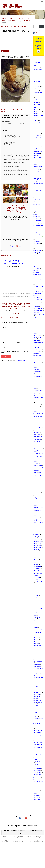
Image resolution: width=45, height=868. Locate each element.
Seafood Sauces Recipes (37, 661)
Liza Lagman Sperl (27, 104)
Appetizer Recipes (36, 86)
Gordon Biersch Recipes (37, 351)
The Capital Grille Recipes (38, 727)
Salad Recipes (35, 637)
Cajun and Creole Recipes (38, 201)
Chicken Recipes (36, 245)
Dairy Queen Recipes (37, 297)
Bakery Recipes (36, 113)
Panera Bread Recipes (37, 543)
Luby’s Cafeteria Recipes (37, 465)
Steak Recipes (35, 698)
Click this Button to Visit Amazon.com (38, 47)
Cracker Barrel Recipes (37, 291)
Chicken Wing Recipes (37, 250)
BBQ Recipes (35, 120)
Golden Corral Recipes (37, 349)
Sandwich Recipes (36, 652)
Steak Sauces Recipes (37, 700)
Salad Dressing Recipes (37, 635)
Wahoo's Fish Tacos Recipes (38, 781)
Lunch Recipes (36, 470)
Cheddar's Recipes (36, 228)
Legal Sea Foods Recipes (37, 448)
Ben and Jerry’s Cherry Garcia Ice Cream (12, 260)
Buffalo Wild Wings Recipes (38, 183)
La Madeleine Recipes (37, 439)
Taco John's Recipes (37, 714)
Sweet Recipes (36, 708)
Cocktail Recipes (36, 272)
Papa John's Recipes (37, 545)
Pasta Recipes (35, 564)
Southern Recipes (36, 690)
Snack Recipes (36, 684)
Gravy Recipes (36, 353)
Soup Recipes (35, 688)
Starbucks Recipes (36, 696)
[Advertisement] (23, 229)
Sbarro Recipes (36, 654)
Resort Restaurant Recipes (38, 608)
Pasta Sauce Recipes (37, 568)
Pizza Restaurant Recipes (37, 581)
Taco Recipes (35, 716)
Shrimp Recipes (36, 673)
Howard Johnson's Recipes (38, 390)
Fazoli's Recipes (36, 340)
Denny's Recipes (36, 304)
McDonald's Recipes (37, 492)
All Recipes (22, 822)
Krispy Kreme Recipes (37, 434)
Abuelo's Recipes (36, 67)
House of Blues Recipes (37, 385)
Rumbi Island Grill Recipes (38, 629)
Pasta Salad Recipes (37, 566)
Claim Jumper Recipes (37, 270)
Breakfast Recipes (36, 169)
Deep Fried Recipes (36, 302)
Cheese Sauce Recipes (37, 232)
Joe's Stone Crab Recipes (37, 416)
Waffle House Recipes (37, 777)
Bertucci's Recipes (36, 135)
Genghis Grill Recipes (37, 347)
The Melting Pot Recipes (37, 742)
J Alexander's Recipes (37, 404)
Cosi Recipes (35, 289)
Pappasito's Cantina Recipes (38, 552)
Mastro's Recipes (36, 484)
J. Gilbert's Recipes (36, 406)
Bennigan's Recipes (36, 133)
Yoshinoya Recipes (36, 799)
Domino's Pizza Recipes (37, 322)
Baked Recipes (36, 109)
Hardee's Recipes (36, 371)
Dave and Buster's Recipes (38, 299)
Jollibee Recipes (36, 421)
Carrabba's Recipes (36, 216)
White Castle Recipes (37, 795)
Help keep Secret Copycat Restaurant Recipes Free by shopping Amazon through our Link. (38, 40)
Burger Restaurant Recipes (38, 190)
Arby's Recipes (36, 90)
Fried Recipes (35, 345)
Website (4, 347)
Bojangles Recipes (36, 155)
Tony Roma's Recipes (37, 764)
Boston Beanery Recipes (37, 159)
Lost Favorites (35, 463)
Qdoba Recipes (36, 595)
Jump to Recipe (6, 51)
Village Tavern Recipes (37, 772)
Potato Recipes (36, 593)
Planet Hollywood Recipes (37, 584)
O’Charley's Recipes (36, 529)
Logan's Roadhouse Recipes (38, 453)
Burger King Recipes (37, 186)
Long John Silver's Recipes (38, 456)
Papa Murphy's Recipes (37, 547)
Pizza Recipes (35, 579)
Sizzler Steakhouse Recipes (38, 677)
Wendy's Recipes (36, 790)
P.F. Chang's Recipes (37, 539)
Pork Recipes (35, 591)
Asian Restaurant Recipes (37, 95)
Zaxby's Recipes (36, 803)
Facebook (13, 246)
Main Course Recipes (37, 479)
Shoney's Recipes (36, 671)
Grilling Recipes (36, 358)
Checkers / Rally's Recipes (38, 225)
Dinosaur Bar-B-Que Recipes (38, 314)
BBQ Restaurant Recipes (37, 122)
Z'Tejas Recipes (36, 801)
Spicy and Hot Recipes (37, 692)
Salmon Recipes (36, 639)
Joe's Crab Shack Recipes (38, 413)
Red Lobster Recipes (37, 604)
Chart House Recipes (37, 223)
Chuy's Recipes (36, 264)
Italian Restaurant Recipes (38, 400)
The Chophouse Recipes (37, 730)
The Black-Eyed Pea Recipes (38, 723)
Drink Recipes (35, 324)
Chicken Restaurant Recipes (38, 247)
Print (28, 115)
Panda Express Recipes (37, 541)
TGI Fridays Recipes (37, 721)
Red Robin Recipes (36, 606)
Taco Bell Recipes (36, 712)
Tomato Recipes (36, 759)
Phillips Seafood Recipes (37, 573)
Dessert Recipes (36, 306)
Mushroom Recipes (36, 517)
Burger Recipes (36, 188)
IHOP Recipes (35, 393)
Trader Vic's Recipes (37, 766)
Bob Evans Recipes (36, 153)
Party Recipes (35, 559)
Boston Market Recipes (37, 161)
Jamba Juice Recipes (37, 408)
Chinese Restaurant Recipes (38, 257)
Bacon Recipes (36, 102)
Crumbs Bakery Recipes (37, 293)
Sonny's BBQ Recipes (37, 686)
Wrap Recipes (35, 797)
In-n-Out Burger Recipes (37, 395)
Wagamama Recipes (37, 779)
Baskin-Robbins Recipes (37, 118)
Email (18, 342)
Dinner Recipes (36, 312)
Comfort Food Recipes (37, 277)
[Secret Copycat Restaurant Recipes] (22, 8)
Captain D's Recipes (36, 214)
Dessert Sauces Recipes (37, 308)
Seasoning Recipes (36, 664)
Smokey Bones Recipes (37, 682)
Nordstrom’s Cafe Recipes (38, 525)
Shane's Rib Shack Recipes (38, 668)
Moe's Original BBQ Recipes (38, 507)
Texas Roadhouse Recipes (38, 718)
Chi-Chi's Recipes (36, 241)
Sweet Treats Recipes (37, 710)
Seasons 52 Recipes (37, 666)
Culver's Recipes (36, 295)
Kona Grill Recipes (36, 432)
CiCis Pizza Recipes (36, 266)
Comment (5, 327)
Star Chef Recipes (36, 694)
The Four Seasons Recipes (38, 735)
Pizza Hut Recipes (36, 577)
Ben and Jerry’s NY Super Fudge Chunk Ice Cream (14, 263)
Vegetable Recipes (36, 770)
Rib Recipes (35, 612)
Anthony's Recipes (36, 84)
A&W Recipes (35, 65)
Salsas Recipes (36, 643)
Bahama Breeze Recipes (37, 104)
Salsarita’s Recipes (36, 641)
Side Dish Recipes (36, 675)
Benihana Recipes (36, 131)
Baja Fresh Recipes (36, 107)
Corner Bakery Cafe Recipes (38, 286)
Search (41, 26)
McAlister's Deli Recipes (37, 486)
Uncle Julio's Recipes (37, 768)
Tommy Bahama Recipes (37, 761)
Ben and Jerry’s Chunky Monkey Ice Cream (12, 261)
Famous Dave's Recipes (37, 335)
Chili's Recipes (36, 255)
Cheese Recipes (36, 230)
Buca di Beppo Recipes (37, 181)
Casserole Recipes (36, 218)
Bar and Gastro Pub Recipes (38, 115)
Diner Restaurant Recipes (37, 310)
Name (4, 342)
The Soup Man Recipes (37, 754)
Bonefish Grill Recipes (37, 157)
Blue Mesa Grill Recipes (37, 151)
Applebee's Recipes (36, 88)
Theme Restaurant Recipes (38, 756)
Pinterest (19, 246)
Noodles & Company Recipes (38, 522)
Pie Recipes (35, 575)
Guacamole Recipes (36, 364)
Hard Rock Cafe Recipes (37, 369)
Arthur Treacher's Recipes (38, 92)
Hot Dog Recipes (36, 379)
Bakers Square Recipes (37, 111)
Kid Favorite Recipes (37, 427)
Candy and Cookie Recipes (38, 211)
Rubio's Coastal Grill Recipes (38, 620)
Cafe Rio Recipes (36, 199)
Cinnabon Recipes (36, 268)
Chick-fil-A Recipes (36, 243)
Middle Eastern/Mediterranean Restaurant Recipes (37, 499)
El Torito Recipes (36, 330)
